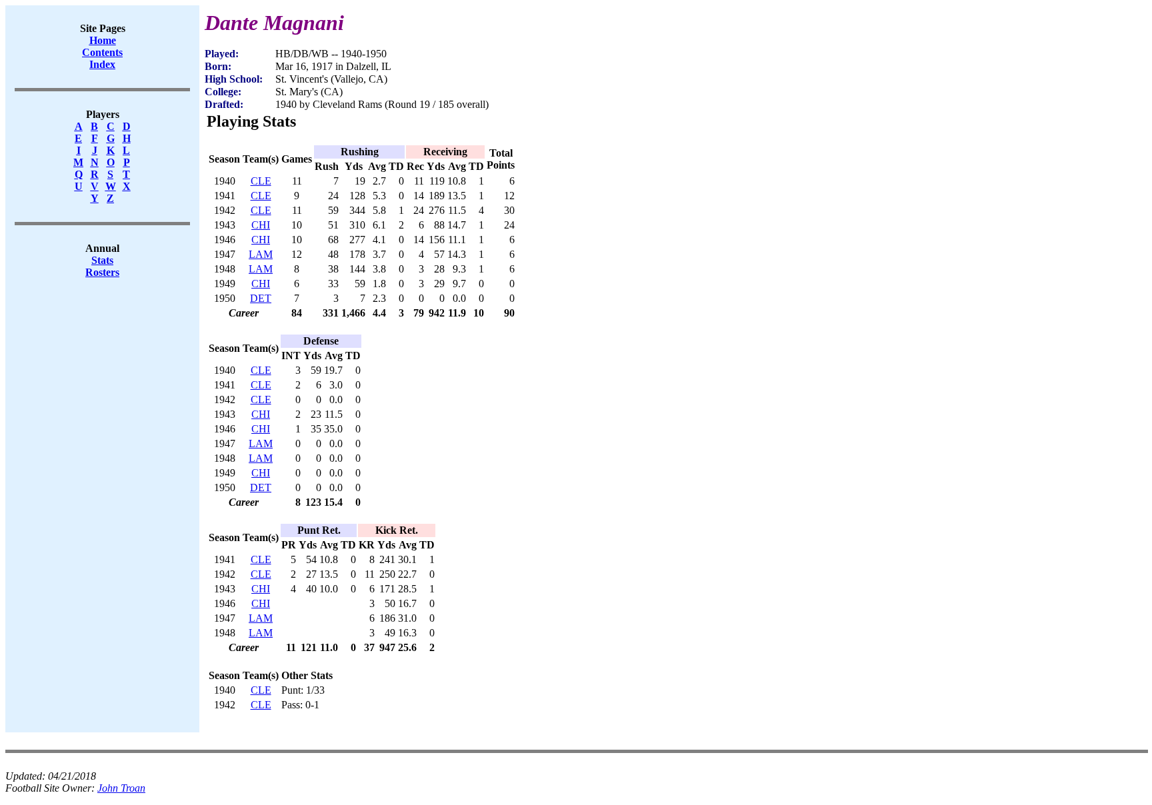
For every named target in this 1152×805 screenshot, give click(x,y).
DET (260, 298)
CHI (260, 225)
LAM (261, 254)
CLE (261, 181)
